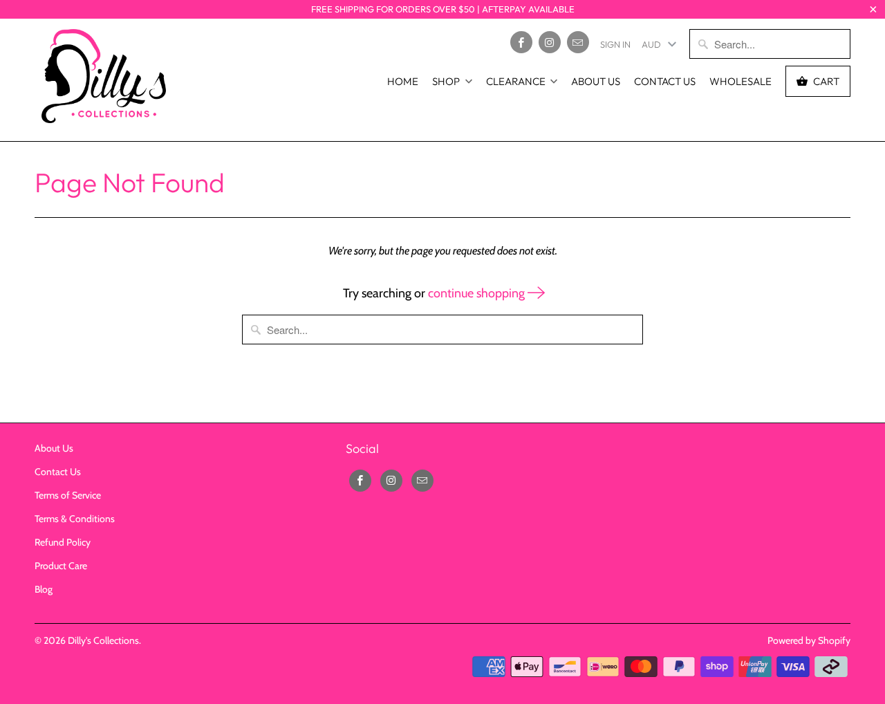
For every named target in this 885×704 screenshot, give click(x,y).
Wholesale (740, 81)
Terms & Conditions (75, 518)
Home (402, 81)
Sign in (615, 44)
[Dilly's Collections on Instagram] (550, 42)
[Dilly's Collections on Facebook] (521, 42)
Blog (44, 589)
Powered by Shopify (808, 640)
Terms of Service (68, 495)
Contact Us (665, 81)
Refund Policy (63, 542)
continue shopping (478, 293)
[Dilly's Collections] (103, 80)
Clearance (516, 81)
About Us (595, 81)
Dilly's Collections (103, 640)
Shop (446, 81)
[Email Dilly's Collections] (578, 42)
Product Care (61, 565)
